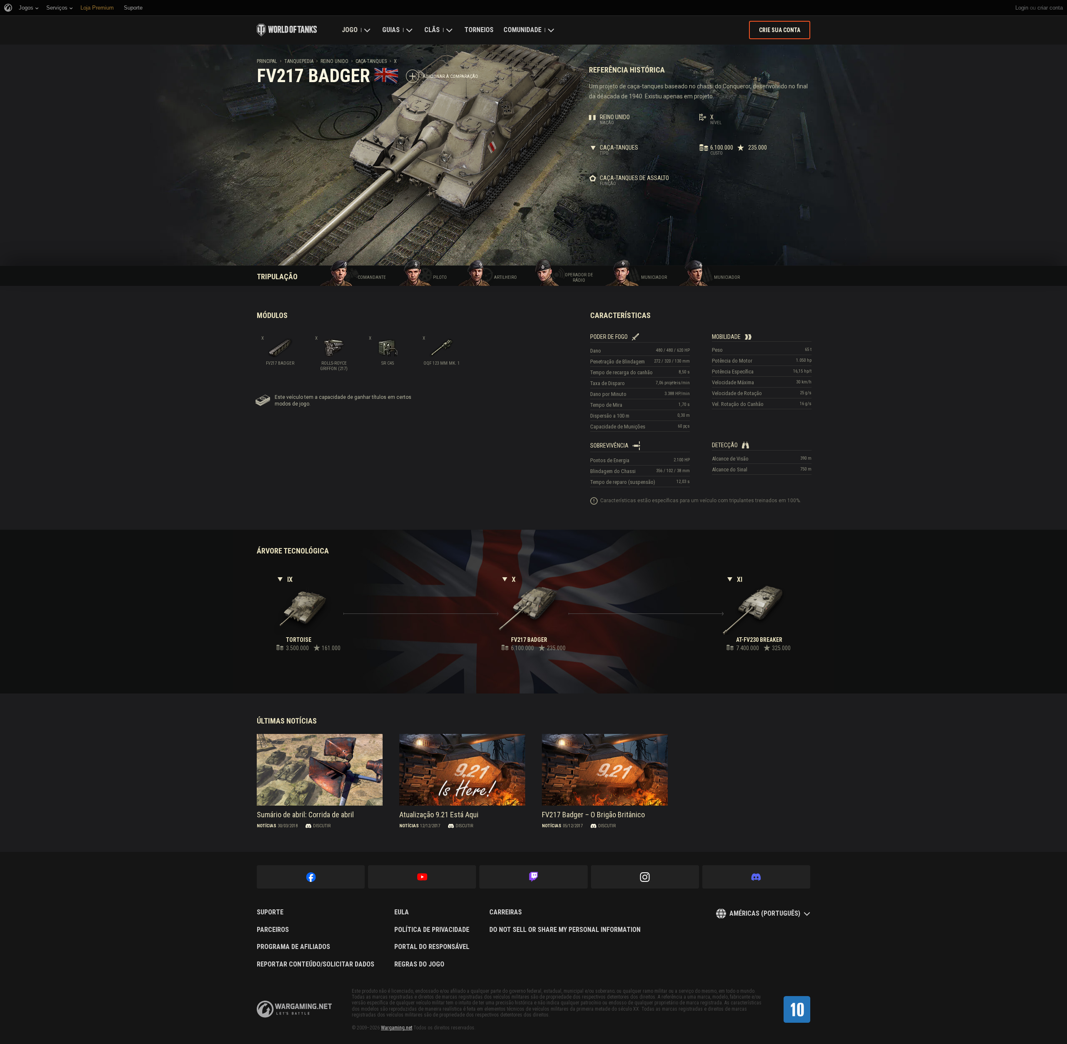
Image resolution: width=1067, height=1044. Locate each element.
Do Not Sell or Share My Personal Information (565, 930)
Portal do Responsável (431, 947)
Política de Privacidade (431, 930)
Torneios (478, 30)
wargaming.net (294, 1009)
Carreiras (505, 912)
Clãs (432, 30)
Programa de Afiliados (293, 947)
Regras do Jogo (419, 964)
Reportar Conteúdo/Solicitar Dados (315, 964)
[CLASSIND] (797, 1009)
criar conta (1050, 8)
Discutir (322, 826)
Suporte (270, 912)
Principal (267, 61)
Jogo (350, 30)
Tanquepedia (298, 61)
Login (1021, 8)
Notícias (266, 826)
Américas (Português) (764, 913)
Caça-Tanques (371, 61)
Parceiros (273, 930)
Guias (391, 30)
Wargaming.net (396, 1028)
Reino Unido (334, 61)
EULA (401, 912)
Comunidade (522, 30)
